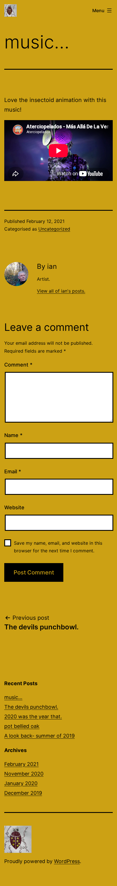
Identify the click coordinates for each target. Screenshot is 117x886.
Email (12, 471)
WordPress (67, 861)
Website (14, 507)
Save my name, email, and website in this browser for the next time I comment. (58, 546)
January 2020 (20, 783)
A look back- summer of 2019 (39, 736)
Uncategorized (54, 229)
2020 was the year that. (33, 716)
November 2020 (23, 774)
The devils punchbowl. (31, 707)
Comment (18, 365)
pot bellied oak (21, 726)
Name (13, 435)
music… (13, 697)
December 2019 (23, 793)
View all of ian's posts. (61, 291)
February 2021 (21, 764)
